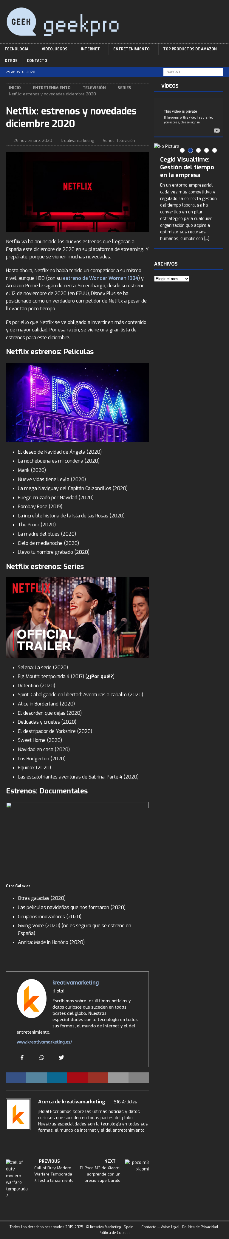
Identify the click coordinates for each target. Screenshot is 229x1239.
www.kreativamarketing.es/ (44, 1042)
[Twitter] (61, 1058)
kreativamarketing (77, 140)
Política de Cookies (114, 1232)
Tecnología (16, 49)
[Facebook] (22, 1058)
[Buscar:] (193, 72)
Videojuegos (54, 49)
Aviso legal (170, 1227)
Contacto (37, 60)
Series (108, 140)
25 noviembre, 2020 (32, 140)
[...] (206, 238)
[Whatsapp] (41, 1058)
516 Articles (125, 1102)
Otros (11, 60)
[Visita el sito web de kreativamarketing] (8, 1140)
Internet (90, 49)
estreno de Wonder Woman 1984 (100, 278)
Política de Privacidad (200, 1227)
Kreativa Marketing (105, 1227)
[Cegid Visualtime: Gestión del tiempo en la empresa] (188, 146)
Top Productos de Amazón (190, 49)
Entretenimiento (131, 49)
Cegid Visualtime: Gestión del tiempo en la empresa (187, 167)
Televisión (94, 87)
